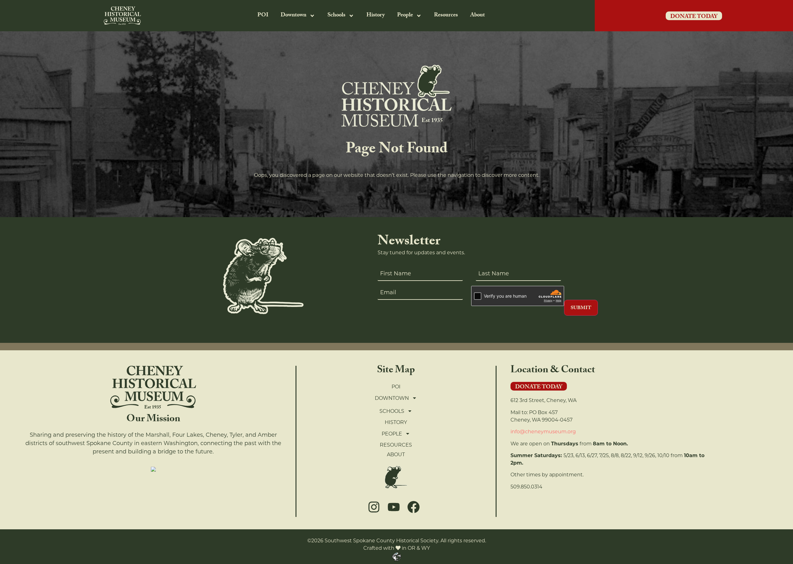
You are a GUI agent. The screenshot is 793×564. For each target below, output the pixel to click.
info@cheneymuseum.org (543, 432)
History (375, 15)
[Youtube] (394, 507)
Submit (581, 308)
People (405, 15)
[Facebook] (413, 507)
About (477, 15)
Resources (446, 15)
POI (262, 15)
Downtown (293, 15)
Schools (336, 15)
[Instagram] (374, 507)
